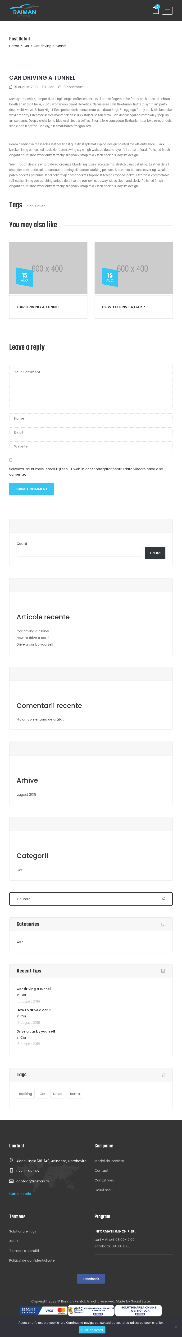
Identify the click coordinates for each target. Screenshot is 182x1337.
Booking (25, 1093)
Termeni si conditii (24, 1250)
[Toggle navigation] (167, 11)
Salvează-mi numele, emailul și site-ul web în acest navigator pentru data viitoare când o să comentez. (86, 472)
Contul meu (104, 1180)
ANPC (13, 1241)
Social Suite (140, 1301)
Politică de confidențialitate (32, 1260)
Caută (22, 543)
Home (14, 45)
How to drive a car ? (123, 307)
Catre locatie (20, 1193)
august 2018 (26, 794)
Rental (75, 1093)
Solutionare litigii (22, 1231)
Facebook (91, 1278)
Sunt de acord (92, 1330)
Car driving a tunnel (38, 307)
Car (26, 45)
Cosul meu (104, 1190)
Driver (40, 206)
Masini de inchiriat (109, 1161)
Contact (102, 1170)
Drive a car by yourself (35, 644)
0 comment (74, 87)
